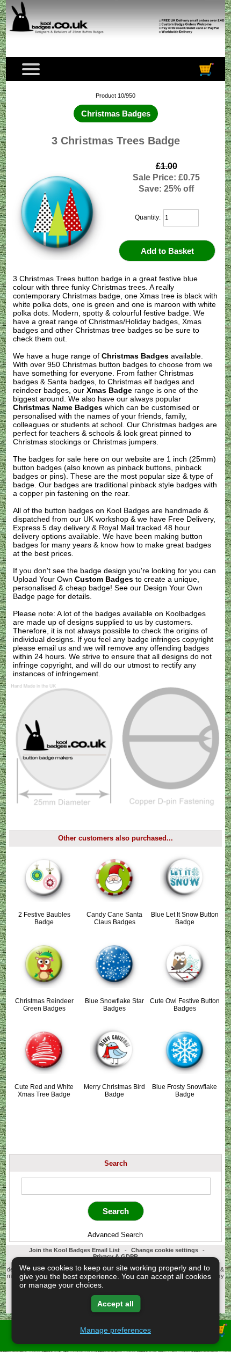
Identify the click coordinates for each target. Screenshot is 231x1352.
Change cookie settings (164, 1250)
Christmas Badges (135, 356)
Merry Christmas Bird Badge (114, 1090)
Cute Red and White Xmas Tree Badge (44, 1090)
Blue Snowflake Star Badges (114, 1004)
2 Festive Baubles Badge (44, 918)
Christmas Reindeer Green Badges (44, 1004)
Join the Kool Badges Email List (74, 1250)
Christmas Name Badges (58, 407)
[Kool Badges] (115, 40)
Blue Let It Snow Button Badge (185, 918)
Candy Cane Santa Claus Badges (114, 918)
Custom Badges (104, 579)
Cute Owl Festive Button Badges (185, 1004)
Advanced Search (115, 1235)
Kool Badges (127, 510)
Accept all (115, 1303)
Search (115, 1163)
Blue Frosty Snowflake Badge (184, 1090)
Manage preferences (115, 1330)
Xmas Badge (109, 390)
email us (52, 648)
